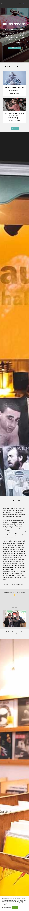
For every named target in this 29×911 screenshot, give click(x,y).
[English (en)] (23, 4)
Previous (13, 609)
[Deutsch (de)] (20, 4)
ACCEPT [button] (15, 907)
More (14, 128)
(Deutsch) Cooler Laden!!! (14, 87)
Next (16, 609)
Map (13, 47)
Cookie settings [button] (6, 907)
